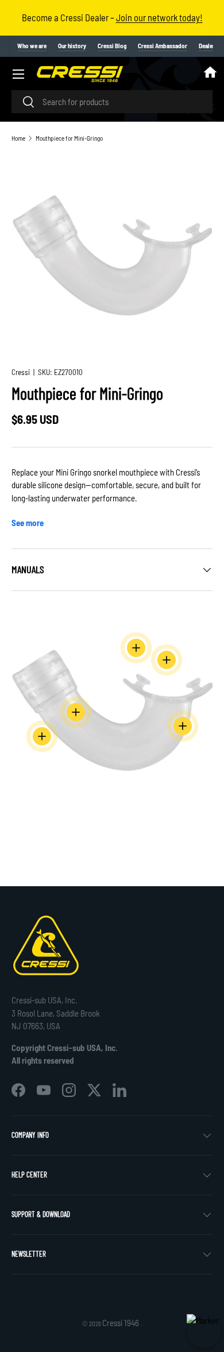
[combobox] (112, 101)
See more (27, 522)
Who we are (32, 45)
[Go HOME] (210, 74)
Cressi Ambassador (162, 45)
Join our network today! (159, 17)
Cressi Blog (112, 45)
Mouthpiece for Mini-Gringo (69, 138)
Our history (72, 45)
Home (18, 138)
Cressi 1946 (121, 1323)
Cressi (20, 372)
